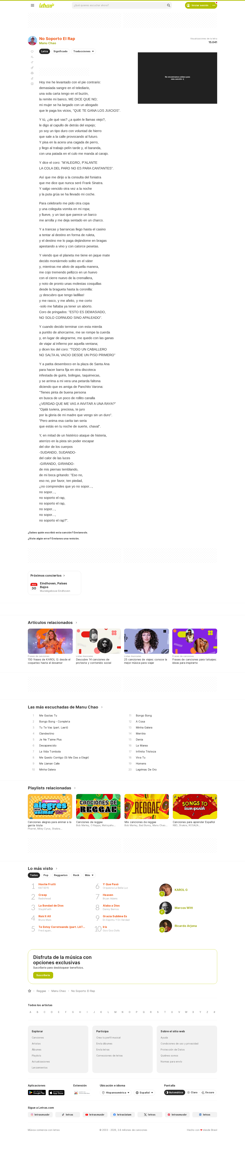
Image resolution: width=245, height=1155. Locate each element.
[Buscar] (168, 5)
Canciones (38, 1037)
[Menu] (32, 5)
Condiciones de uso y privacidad (179, 1043)
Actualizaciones (41, 1061)
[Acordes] (32, 67)
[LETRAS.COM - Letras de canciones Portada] (46, 5)
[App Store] (56, 1092)
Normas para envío (171, 1061)
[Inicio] (29, 991)
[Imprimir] (32, 73)
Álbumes (37, 1049)
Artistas (36, 1043)
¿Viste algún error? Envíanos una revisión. (53, 538)
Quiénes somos (169, 1055)
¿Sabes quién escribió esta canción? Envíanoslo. (58, 532)
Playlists (36, 1055)
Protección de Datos (173, 1049)
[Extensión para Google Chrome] (82, 1092)
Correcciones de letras (109, 1055)
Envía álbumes (104, 1043)
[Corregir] (32, 78)
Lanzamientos (40, 1067)
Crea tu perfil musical (108, 1037)
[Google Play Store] (37, 1092)
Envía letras (103, 1049)
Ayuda (164, 1037)
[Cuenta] (213, 5)
